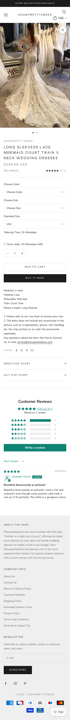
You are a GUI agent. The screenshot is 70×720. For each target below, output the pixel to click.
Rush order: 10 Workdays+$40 (25, 244)
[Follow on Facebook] (5, 683)
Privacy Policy (12, 613)
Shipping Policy (13, 601)
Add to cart (35, 267)
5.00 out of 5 (44, 409)
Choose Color (12, 184)
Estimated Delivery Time (18, 607)
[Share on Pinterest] (26, 350)
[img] (12, 471)
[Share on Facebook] (16, 350)
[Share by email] (32, 350)
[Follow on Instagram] (15, 683)
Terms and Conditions (16, 619)
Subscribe (18, 670)
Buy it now (35, 278)
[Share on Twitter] (21, 350)
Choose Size (11, 200)
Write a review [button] (35, 448)
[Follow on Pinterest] (25, 683)
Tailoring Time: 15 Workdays (20, 232)
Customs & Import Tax (17, 625)
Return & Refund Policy (17, 588)
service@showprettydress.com (34, 342)
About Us (9, 576)
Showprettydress (18, 141)
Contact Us (10, 582)
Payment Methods (14, 595)
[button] (18, 420)
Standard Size (12, 216)
